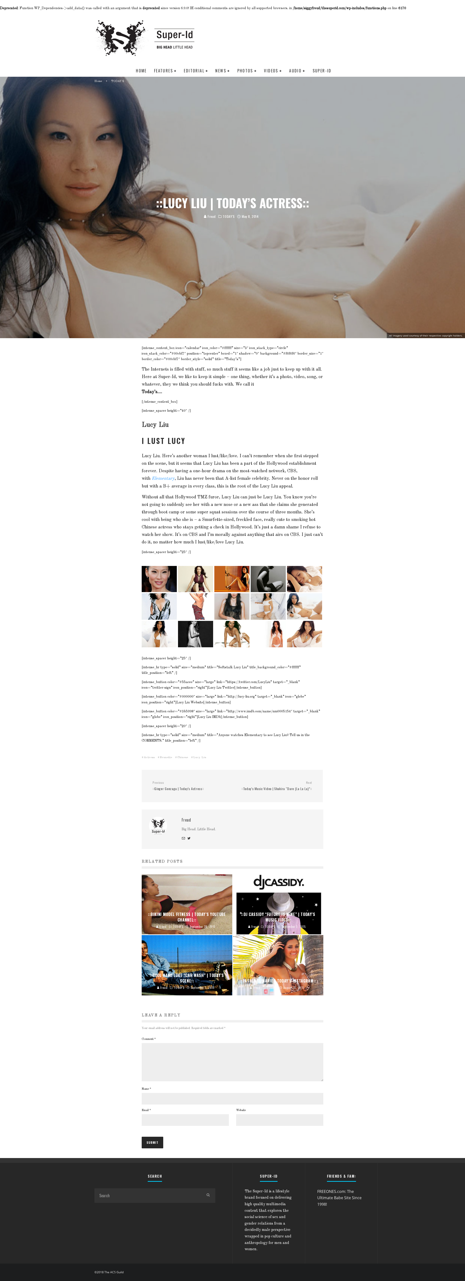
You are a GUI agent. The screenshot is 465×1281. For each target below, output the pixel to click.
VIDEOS (271, 71)
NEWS (220, 71)
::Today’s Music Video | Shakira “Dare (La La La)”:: (276, 786)
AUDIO (295, 71)
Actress (149, 757)
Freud (211, 216)
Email (146, 1110)
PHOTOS (245, 71)
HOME (141, 71)
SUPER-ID (322, 71)
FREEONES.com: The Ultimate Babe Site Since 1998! (339, 1198)
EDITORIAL (194, 71)
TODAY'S (229, 216)
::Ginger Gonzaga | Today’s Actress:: (178, 786)
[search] (208, 1195)
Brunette (166, 757)
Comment (149, 1039)
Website (241, 1110)
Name (146, 1089)
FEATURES (163, 71)
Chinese (182, 757)
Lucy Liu (199, 757)
